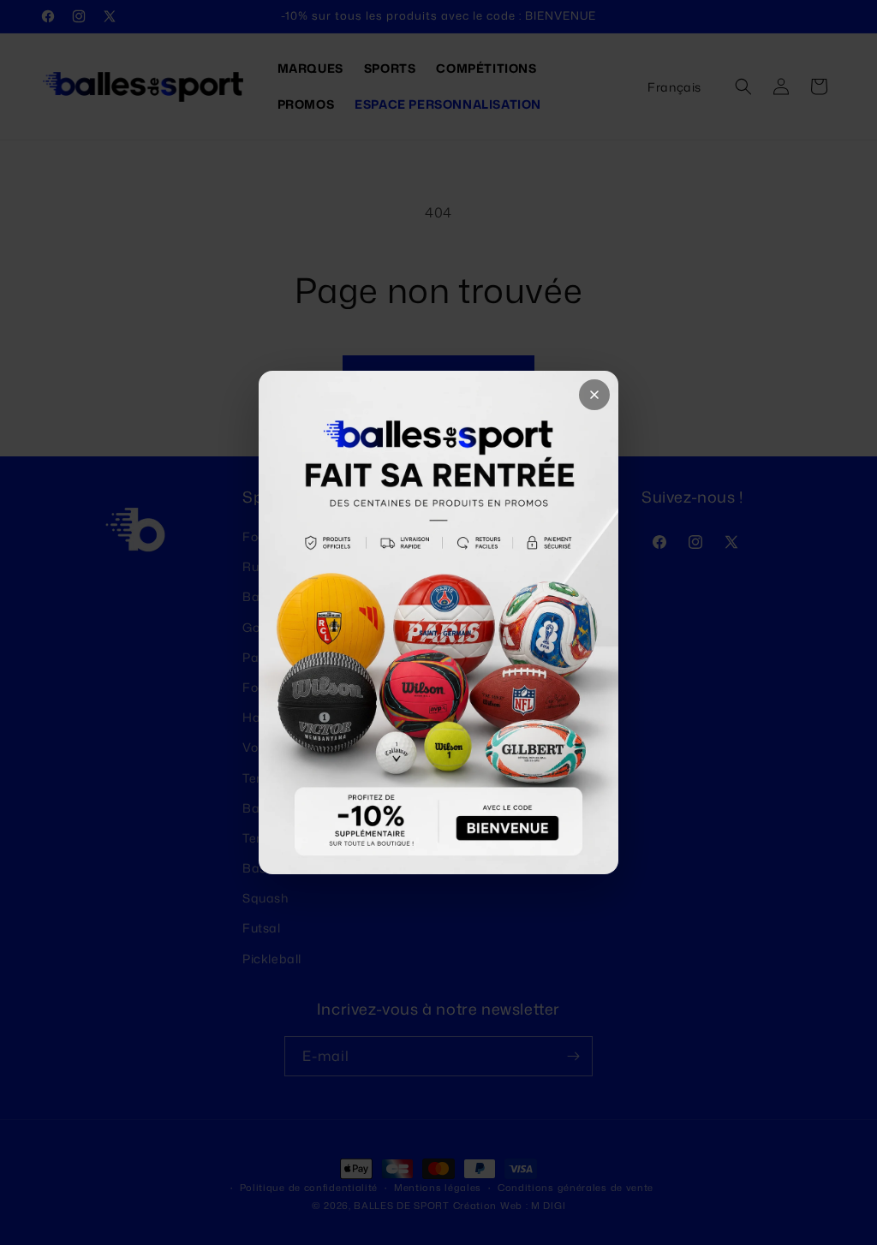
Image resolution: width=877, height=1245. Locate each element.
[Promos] (438, 622)
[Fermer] (594, 394)
